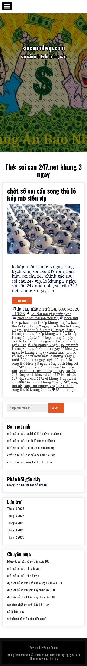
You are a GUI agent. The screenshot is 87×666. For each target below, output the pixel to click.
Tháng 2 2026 (15, 537)
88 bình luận (66, 389)
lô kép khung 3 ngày (35, 341)
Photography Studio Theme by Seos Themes (54, 656)
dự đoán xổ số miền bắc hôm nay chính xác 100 (34, 582)
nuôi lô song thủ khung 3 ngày (42, 362)
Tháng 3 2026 (15, 529)
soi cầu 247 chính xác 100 (45, 365)
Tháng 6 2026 (15, 508)
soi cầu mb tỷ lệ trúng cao (51, 314)
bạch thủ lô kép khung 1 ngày (46, 322)
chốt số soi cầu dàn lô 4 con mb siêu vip (31, 447)
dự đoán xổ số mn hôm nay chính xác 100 (31, 589)
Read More (22, 301)
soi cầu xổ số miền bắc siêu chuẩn (27, 618)
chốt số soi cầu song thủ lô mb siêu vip (30, 461)
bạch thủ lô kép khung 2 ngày (45, 324)
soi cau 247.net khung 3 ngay (47, 378)
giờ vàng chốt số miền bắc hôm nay (28, 604)
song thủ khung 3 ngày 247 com (48, 386)
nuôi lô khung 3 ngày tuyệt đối (35, 360)
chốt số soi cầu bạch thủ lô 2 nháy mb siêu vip (34, 433)
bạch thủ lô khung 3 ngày (44, 330)
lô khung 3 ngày (61, 356)
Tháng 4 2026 (15, 522)
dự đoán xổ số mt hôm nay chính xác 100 (31, 597)
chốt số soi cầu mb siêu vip (38, 318)
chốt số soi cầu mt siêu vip (23, 575)
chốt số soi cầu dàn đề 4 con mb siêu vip (31, 454)
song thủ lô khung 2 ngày (31, 389)
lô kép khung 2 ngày (50, 333)
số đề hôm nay (15, 611)
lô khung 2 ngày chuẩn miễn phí (46, 352)
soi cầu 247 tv (53, 374)
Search (56, 407)
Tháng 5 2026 (15, 515)
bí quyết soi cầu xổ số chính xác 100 (28, 561)
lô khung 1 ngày (47, 348)
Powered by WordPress (43, 647)
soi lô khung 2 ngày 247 (50, 382)
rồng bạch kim (60, 363)
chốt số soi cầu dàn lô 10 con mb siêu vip (31, 440)
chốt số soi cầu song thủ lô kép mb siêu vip (41, 194)
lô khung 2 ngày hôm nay (44, 354)
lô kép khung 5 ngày (43, 345)
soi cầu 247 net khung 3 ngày (41, 371)
